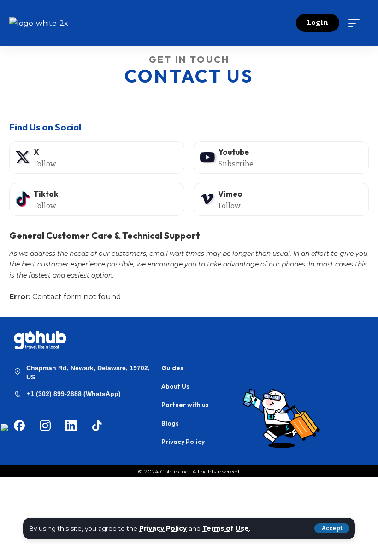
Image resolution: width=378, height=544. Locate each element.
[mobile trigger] (356, 23)
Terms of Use (225, 528)
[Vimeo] (281, 199)
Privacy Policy (163, 528)
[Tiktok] (96, 199)
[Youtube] (281, 157)
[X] (96, 157)
